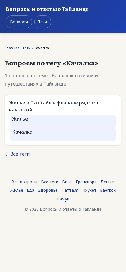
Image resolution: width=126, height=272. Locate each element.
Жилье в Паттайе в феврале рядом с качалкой (54, 106)
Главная (12, 47)
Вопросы (19, 22)
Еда (30, 190)
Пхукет (89, 190)
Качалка (22, 131)
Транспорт (86, 181)
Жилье (20, 118)
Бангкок (108, 190)
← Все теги (17, 154)
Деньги (108, 181)
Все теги (49, 181)
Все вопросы (24, 181)
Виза (67, 181)
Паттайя (70, 190)
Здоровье (48, 190)
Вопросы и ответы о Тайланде (47, 8)
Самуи (63, 199)
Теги (42, 22)
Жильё (16, 190)
